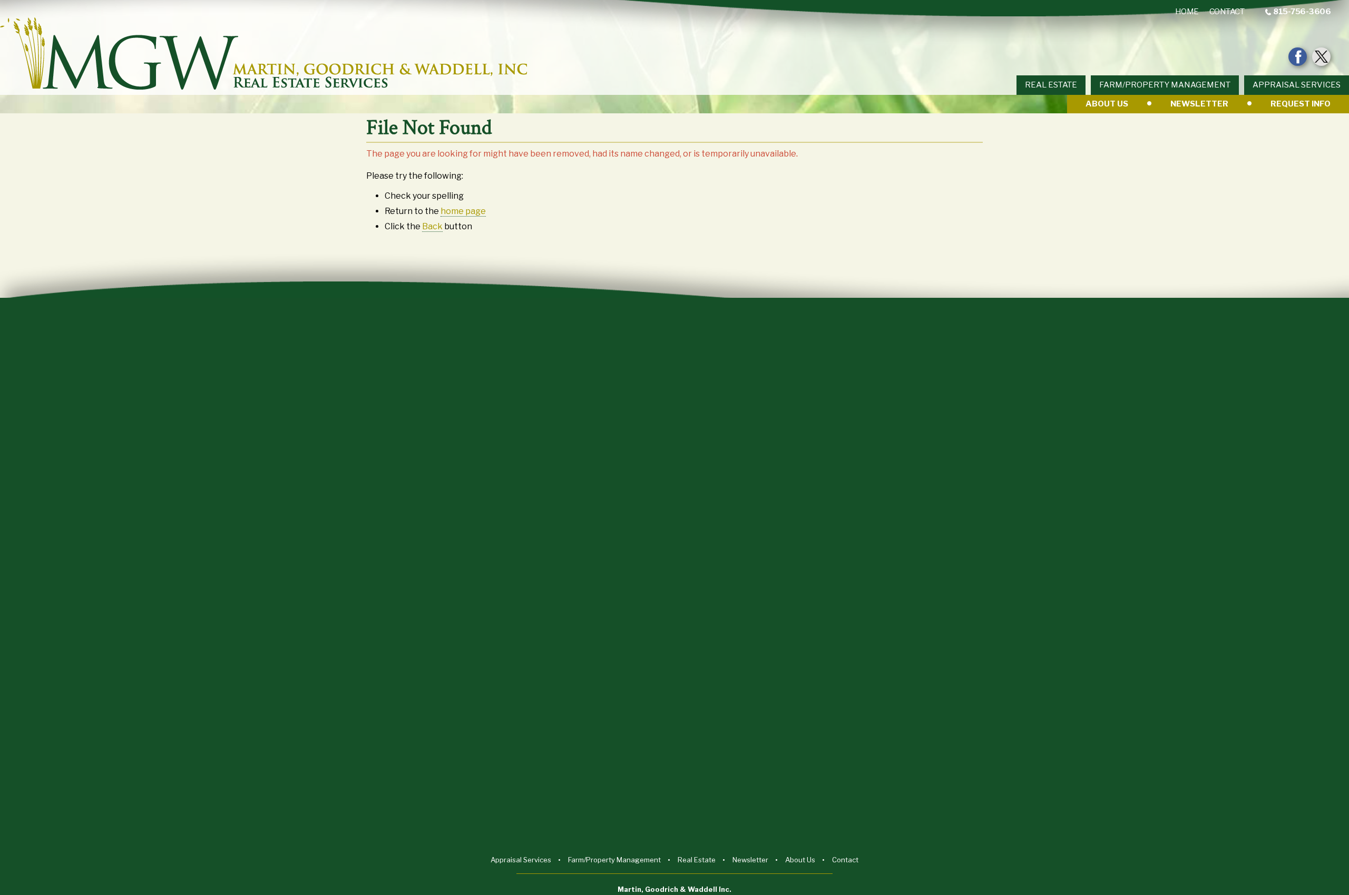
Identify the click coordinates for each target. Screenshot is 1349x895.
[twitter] (1321, 56)
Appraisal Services (1297, 85)
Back (432, 226)
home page (463, 211)
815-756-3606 (1302, 12)
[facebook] (1297, 56)
